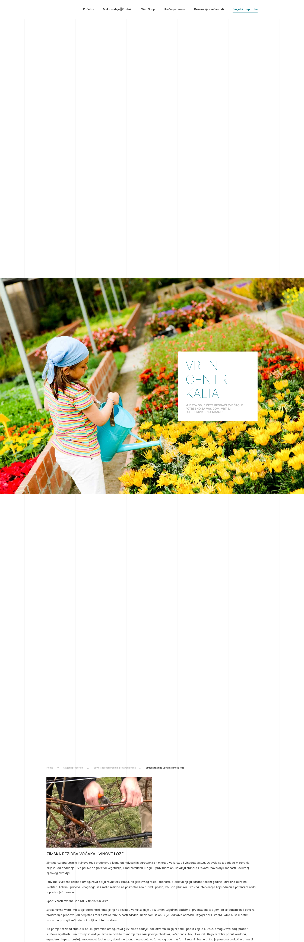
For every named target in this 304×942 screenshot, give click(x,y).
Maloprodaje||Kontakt (117, 9)
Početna (88, 9)
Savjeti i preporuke (245, 9)
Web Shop (148, 9)
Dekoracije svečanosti (209, 9)
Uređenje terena (174, 9)
